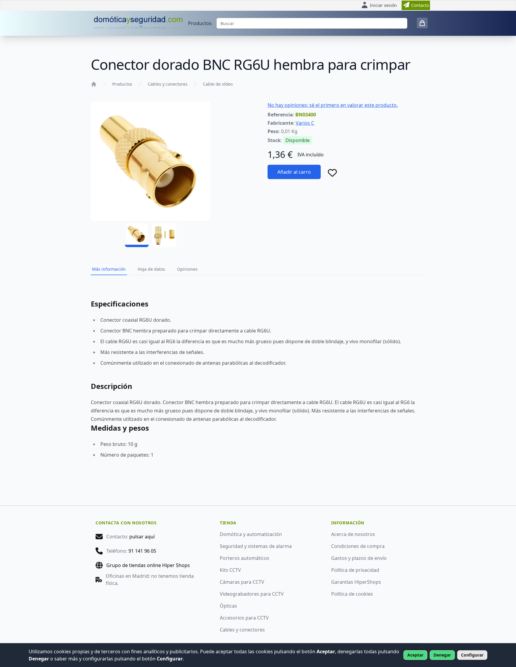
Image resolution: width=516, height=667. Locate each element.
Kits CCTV (230, 570)
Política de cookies (352, 594)
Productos (200, 23)
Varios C (305, 123)
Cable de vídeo (218, 84)
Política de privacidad (355, 570)
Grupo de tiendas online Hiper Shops (148, 565)
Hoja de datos (151, 269)
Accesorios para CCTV (244, 617)
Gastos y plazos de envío (359, 558)
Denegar (442, 655)
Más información (109, 269)
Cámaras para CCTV (242, 582)
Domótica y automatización (251, 534)
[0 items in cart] (422, 23)
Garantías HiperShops (356, 582)
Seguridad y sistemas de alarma (256, 546)
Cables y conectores (168, 84)
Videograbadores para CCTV (252, 594)
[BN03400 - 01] (137, 235)
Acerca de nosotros (353, 534)
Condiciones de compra (358, 546)
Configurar (472, 655)
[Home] (94, 84)
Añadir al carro (294, 172)
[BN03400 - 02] (164, 235)
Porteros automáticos (244, 558)
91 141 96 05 (142, 551)
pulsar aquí (142, 536)
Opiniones (187, 269)
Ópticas (228, 606)
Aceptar (415, 655)
